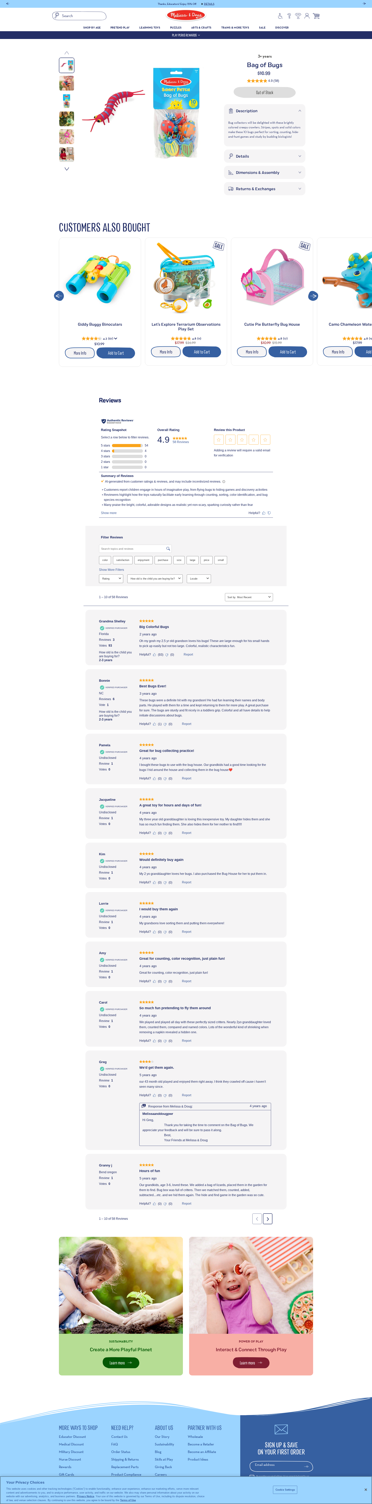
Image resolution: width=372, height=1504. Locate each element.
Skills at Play (164, 1459)
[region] (186, 1490)
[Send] (308, 1466)
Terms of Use (128, 1500)
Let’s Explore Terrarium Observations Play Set (186, 326)
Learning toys (149, 27)
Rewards (65, 1467)
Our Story (162, 1436)
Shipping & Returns (125, 1459)
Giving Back (163, 1467)
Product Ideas (198, 1459)
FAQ (114, 1444)
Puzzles (176, 27)
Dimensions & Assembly (257, 172)
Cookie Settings (285, 1489)
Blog (158, 1452)
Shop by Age (92, 27)
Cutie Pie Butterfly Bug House (272, 324)
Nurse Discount (70, 1459)
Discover (282, 27)
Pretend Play (120, 27)
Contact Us (119, 1436)
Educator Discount (72, 1436)
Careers (161, 1474)
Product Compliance (126, 1474)
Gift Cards (66, 1474)
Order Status (120, 1452)
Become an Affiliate (202, 1452)
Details (209, 3)
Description (246, 110)
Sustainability (164, 1444)
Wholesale (195, 1436)
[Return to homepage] (186, 16)
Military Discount (71, 1452)
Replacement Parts (125, 1467)
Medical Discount (71, 1444)
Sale (262, 27)
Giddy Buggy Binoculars (100, 324)
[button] (8, 4)
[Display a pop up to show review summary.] (116, 339)
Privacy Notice (85, 1496)
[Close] (366, 1489)
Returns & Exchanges (255, 188)
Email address (265, 1464)
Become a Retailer (201, 1444)
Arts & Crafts (201, 27)
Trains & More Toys (235, 27)
